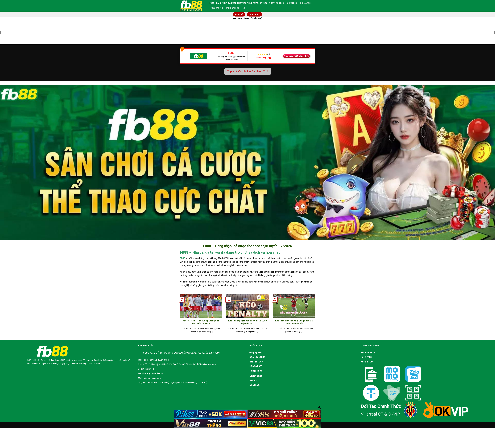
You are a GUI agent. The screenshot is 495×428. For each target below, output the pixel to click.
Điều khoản (254, 385)
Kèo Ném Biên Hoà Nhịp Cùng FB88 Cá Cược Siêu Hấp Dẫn (294, 322)
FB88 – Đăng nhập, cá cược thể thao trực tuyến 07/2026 (238, 3)
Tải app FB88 (255, 371)
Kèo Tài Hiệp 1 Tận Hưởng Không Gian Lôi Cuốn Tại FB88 (201, 322)
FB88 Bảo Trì (217, 8)
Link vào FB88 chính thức (297, 56)
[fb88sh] (193, 6)
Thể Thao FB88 (276, 3)
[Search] (244, 8)
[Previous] (179, 316)
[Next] (316, 316)
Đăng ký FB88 (255, 352)
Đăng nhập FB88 (257, 357)
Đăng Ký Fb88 (232, 8)
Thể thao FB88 (368, 352)
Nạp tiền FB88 (256, 362)
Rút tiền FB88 (255, 366)
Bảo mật (253, 380)
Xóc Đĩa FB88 (305, 3)
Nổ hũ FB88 (366, 357)
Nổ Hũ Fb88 (291, 3)
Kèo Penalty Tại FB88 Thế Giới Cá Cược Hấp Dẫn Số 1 (247, 322)
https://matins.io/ (155, 373)
